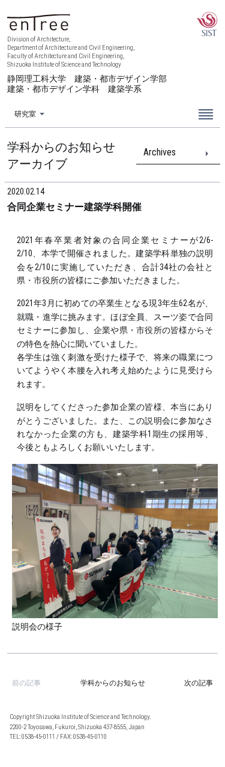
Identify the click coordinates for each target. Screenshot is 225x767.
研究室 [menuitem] (25, 114)
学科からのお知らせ (112, 683)
